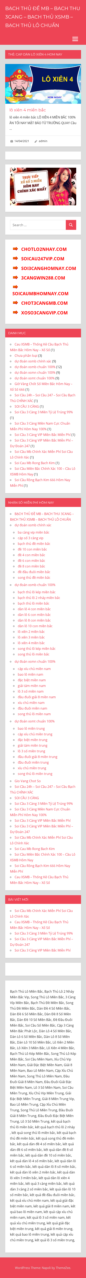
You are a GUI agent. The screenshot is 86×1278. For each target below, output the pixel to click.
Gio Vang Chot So (28, 781)
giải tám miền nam (32, 685)
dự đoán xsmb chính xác (33, 361)
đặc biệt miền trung (32, 740)
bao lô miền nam (30, 674)
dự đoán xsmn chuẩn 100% (35, 372)
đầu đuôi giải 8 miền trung (37, 757)
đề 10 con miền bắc (32, 549)
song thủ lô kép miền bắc (37, 648)
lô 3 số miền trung (31, 751)
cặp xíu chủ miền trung (35, 734)
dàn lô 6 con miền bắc (34, 614)
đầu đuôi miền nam (32, 708)
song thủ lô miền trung (35, 773)
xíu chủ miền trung (32, 768)
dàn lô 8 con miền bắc (34, 620)
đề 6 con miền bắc (31, 560)
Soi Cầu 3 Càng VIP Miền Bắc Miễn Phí (43, 434)
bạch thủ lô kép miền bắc (37, 592)
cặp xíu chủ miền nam (34, 669)
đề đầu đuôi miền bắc (34, 572)
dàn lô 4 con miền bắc (34, 609)
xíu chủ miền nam (31, 702)
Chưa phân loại (26, 355)
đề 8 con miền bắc (31, 566)
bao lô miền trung (31, 728)
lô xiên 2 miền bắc (31, 631)
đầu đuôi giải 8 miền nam (37, 697)
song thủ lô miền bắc (33, 654)
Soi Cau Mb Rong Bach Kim (35, 463)
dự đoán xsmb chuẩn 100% (35, 367)
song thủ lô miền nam (34, 714)
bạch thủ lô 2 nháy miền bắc (39, 598)
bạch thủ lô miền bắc (33, 603)
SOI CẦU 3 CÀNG (27, 406)
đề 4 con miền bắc (31, 555)
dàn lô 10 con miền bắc (35, 626)
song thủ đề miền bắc (34, 577)
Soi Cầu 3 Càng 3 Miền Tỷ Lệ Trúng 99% (44, 412)
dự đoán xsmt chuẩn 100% (35, 378)
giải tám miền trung (32, 745)
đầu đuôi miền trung (33, 762)
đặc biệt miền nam (32, 680)
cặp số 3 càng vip (30, 538)
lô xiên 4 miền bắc (27, 110)
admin (43, 141)
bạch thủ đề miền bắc (34, 543)
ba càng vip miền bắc (33, 532)
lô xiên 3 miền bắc (31, 637)
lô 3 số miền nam (31, 691)
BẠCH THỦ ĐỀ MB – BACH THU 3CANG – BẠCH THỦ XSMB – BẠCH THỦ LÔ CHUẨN (42, 16)
